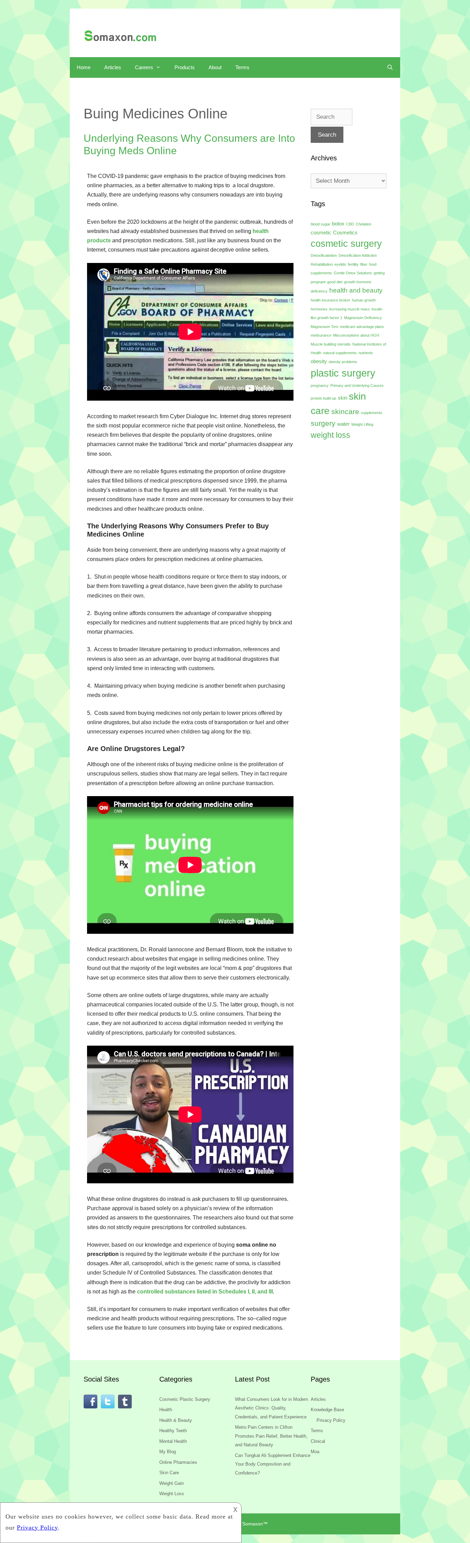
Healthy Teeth (173, 1430)
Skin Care (169, 1472)
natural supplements (340, 353)
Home (83, 67)
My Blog (167, 1451)
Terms (242, 67)
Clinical (318, 1441)
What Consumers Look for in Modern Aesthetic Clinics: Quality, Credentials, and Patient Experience (271, 1408)
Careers (144, 67)
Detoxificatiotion (324, 255)
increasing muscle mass (349, 309)
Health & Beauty (175, 1420)
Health (165, 1409)
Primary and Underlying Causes (357, 385)
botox (338, 223)
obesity (319, 361)
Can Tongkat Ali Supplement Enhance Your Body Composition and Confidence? (272, 1464)
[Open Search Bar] (390, 67)
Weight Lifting (362, 424)
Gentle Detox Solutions (353, 273)
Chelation (363, 224)
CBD (350, 224)
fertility (353, 264)
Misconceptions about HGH (356, 335)
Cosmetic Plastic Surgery (184, 1399)
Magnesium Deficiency (363, 318)
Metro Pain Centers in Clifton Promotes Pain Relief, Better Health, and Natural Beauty (271, 1436)
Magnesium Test (324, 327)
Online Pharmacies (178, 1462)
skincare (345, 412)
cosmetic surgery (346, 244)
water (343, 424)
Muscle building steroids (331, 344)
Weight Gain (171, 1483)
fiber (363, 264)
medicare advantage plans (362, 327)
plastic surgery (343, 373)
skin (342, 398)
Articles (112, 67)
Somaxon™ (255, 1523)
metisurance (321, 335)
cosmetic (321, 232)
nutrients (366, 353)
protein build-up (323, 398)
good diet (334, 282)
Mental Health (173, 1441)
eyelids (340, 264)
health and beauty (356, 290)
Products (184, 67)
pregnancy (320, 385)
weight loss (330, 435)
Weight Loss (171, 1493)
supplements (371, 413)
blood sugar (320, 224)
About (215, 67)
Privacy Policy (331, 1420)
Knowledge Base (327, 1409)
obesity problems (343, 362)
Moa (315, 1451)
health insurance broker (330, 300)
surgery (323, 423)
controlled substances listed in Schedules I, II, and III (205, 1291)
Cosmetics (345, 232)
